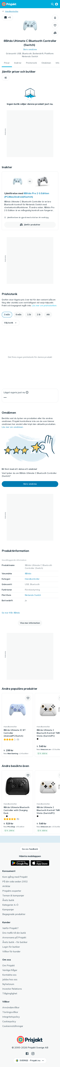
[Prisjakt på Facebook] (27, 1053)
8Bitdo (28, 573)
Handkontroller (11, 11)
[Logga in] (56, 4)
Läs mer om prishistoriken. (44, 305)
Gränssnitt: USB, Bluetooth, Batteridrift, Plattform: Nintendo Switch (30, 55)
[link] (30, 201)
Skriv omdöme (30, 49)
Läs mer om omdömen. (13, 427)
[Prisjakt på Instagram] (33, 1053)
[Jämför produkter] (55, 33)
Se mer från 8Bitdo (11, 612)
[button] (7, 17)
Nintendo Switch (33, 595)
